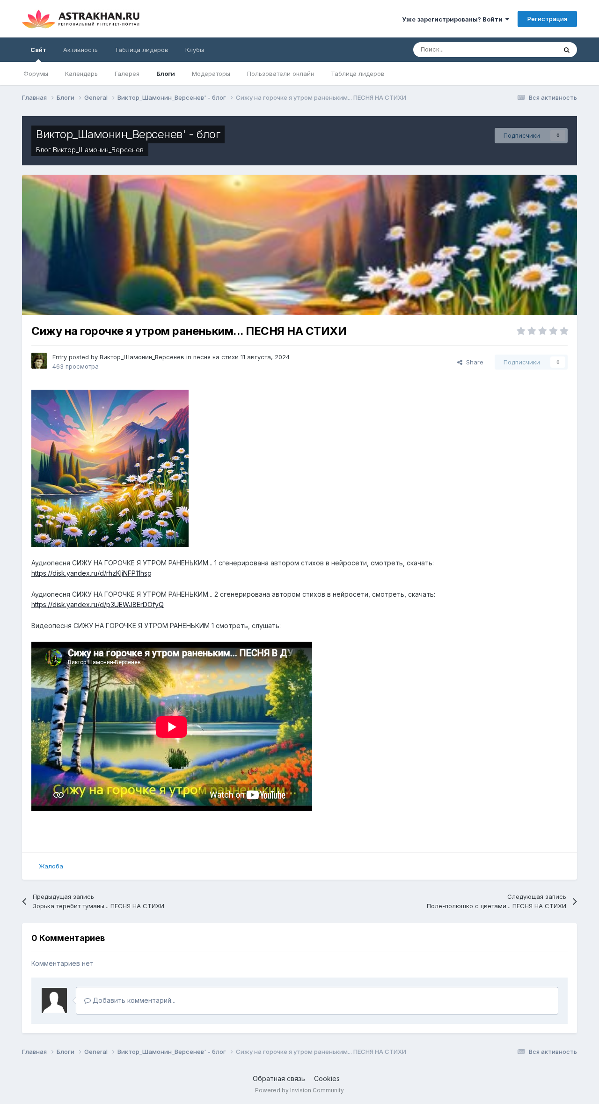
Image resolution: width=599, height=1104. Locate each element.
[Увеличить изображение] (110, 468)
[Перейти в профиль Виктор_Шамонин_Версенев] (39, 361)
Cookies (327, 1078)
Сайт (38, 49)
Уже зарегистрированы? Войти (453, 19)
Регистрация (547, 18)
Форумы (35, 73)
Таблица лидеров (358, 73)
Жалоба (51, 866)
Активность (80, 49)
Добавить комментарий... (133, 1000)
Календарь (81, 73)
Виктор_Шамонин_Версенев (98, 150)
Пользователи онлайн (280, 73)
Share (472, 362)
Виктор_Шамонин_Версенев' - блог (128, 134)
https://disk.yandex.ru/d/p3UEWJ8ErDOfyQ (97, 604)
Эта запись (529, 49)
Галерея (127, 73)
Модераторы (211, 73)
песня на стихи (216, 357)
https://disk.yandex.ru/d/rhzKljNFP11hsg (91, 573)
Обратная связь (279, 1078)
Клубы (194, 49)
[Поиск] (566, 49)
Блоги (165, 73)
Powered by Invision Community (299, 1090)
